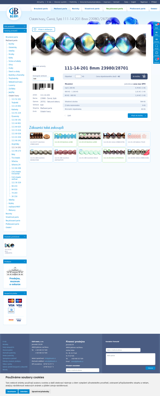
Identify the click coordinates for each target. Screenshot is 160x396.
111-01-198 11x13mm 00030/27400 (37, 159)
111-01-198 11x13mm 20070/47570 (62, 159)
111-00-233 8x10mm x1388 (64, 142)
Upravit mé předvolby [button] (40, 391)
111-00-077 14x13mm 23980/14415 (37, 143)
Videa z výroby (7, 364)
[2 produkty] (34, 69)
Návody (5, 370)
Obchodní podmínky (9, 353)
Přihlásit (154, 2)
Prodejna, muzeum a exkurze (14, 281)
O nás (4, 341)
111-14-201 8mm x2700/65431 (114, 158)
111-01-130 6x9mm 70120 (136, 142)
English (133, 2)
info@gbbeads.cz (50, 358)
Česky (126, 2)
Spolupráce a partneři (10, 358)
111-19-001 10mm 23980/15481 (138, 158)
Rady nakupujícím (8, 347)
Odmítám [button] (24, 391)
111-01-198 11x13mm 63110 (88, 158)
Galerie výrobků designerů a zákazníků (15, 367)
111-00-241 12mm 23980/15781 (114, 142)
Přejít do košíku (137, 115)
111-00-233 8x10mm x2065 (88, 142)
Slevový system (8, 350)
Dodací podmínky (8, 355)
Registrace (144, 2)
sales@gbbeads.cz (51, 361)
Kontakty (5, 344)
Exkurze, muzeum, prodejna (12, 361)
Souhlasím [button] (11, 391)
